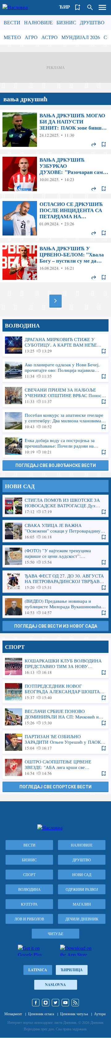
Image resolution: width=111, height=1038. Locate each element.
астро (49, 37)
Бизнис (66, 22)
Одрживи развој (82, 889)
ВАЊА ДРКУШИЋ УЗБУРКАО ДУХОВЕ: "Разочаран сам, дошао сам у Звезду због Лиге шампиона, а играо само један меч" (55, 174)
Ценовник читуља (74, 1013)
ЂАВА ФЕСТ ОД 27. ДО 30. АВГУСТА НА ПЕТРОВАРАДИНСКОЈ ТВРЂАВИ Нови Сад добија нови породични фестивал (55, 581)
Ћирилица (72, 969)
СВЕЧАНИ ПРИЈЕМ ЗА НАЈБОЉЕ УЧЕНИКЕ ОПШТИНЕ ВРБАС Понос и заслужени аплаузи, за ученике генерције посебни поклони (55, 395)
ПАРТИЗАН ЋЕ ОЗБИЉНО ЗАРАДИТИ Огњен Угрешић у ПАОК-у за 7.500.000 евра (55, 742)
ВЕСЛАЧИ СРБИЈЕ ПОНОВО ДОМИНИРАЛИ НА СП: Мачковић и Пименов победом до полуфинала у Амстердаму (55, 717)
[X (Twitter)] (55, 1002)
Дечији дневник (81, 918)
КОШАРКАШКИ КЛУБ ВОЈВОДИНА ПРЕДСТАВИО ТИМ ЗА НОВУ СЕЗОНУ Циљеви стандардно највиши (55, 666)
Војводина (29, 889)
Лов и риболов (29, 918)
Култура (29, 904)
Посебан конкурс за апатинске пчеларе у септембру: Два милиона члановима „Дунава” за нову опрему (55, 421)
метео (12, 37)
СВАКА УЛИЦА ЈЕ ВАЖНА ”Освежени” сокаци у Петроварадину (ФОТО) (55, 531)
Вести (12, 22)
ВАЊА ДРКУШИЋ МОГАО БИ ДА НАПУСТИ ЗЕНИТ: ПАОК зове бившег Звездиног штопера (55, 129)
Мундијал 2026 (80, 37)
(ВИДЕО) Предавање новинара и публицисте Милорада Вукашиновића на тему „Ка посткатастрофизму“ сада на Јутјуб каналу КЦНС (55, 607)
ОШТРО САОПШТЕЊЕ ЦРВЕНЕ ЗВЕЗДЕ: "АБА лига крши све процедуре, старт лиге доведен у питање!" (55, 767)
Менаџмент (13, 1013)
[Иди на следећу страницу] (55, 301)
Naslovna (55, 984)
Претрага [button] (90, 7)
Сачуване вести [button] (78, 7)
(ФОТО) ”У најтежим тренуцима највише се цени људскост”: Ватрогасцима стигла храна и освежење (55, 556)
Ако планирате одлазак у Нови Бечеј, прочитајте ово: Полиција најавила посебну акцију (55, 370)
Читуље (55, 933)
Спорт (29, 874)
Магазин (82, 904)
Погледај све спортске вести (55, 786)
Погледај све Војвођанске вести (55, 465)
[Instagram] (45, 1002)
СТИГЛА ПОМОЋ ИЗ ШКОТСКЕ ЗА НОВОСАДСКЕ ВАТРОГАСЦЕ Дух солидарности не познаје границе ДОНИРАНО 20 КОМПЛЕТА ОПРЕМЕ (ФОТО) (55, 506)
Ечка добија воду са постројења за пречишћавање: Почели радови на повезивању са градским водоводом (55, 446)
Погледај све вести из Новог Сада (55, 626)
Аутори (99, 1013)
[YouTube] (65, 1002)
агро (31, 37)
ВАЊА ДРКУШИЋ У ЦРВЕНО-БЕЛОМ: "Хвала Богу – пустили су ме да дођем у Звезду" (55, 262)
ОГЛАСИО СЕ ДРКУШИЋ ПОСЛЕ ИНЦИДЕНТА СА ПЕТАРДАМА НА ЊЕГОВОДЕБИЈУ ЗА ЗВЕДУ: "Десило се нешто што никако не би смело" (55, 218)
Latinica (37, 969)
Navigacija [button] (102, 7)
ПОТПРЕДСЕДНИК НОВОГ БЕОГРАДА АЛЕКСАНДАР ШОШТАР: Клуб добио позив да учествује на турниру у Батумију (55, 692)
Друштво (92, 22)
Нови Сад (81, 874)
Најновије (38, 22)
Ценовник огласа (41, 1013)
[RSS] (75, 1002)
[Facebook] (35, 1002)
